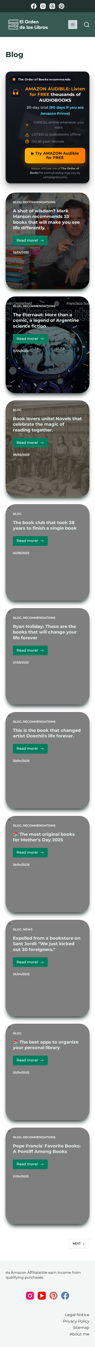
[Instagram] (43, 6)
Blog (17, 202)
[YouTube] (42, 1296)
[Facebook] (34, 6)
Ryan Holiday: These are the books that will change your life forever (45, 632)
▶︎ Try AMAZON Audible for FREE (55, 155)
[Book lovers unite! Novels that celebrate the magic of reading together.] (47, 448)
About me (79, 1334)
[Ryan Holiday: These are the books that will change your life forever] (47, 656)
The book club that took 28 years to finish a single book (45, 525)
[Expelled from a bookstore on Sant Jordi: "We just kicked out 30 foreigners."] (47, 968)
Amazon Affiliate (26, 1272)
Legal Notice (77, 1314)
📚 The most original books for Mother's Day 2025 (44, 837)
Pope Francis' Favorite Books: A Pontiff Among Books (47, 1148)
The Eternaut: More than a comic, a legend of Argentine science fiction (46, 320)
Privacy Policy (76, 1321)
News (28, 929)
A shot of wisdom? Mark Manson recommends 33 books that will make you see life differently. (46, 219)
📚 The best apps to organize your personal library (45, 1044)
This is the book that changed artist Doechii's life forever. (47, 733)
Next (77, 1243)
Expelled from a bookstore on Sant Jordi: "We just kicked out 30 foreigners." (46, 944)
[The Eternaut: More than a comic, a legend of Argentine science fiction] (47, 344)
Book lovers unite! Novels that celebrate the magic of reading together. (47, 424)
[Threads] (52, 6)
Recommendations (39, 202)
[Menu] (72, 24)
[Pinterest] (61, 6)
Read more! (32, 241)
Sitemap (81, 1327)
